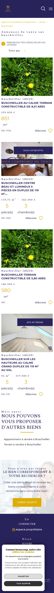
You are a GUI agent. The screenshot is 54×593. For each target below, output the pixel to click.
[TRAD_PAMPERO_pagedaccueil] (8, 11)
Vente (42, 22)
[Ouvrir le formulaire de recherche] (43, 9)
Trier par (14, 50)
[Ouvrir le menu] (50, 9)
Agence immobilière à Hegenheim (18, 22)
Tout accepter (23, 583)
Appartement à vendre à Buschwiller (27, 439)
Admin (45, 581)
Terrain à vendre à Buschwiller (22, 444)
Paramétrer (23, 576)
